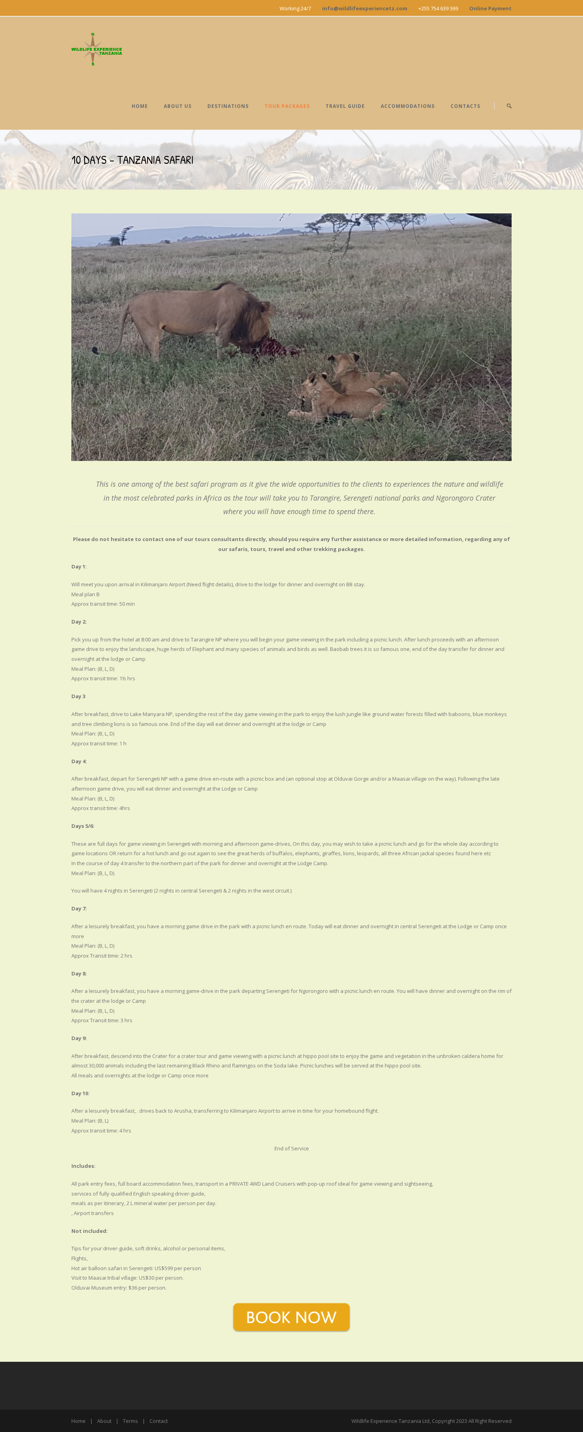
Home (140, 106)
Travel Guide (345, 106)
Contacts (465, 106)
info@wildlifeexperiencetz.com (364, 8)
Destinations (228, 106)
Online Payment (490, 8)
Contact (159, 1420)
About (104, 1420)
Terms (130, 1420)
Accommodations (408, 106)
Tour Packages (287, 106)
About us (178, 106)
